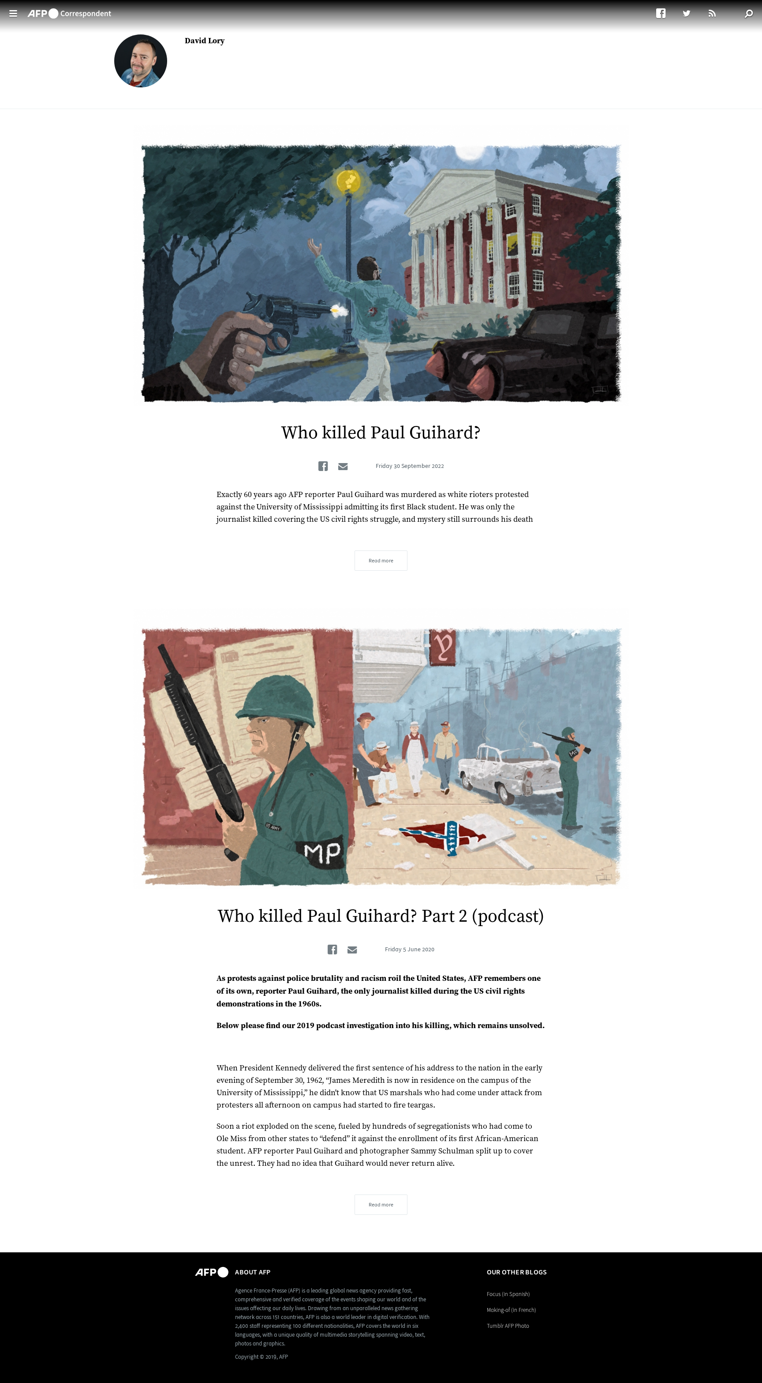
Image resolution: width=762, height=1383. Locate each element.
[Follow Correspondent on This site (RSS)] (713, 13)
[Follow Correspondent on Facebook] (665, 13)
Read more (381, 561)
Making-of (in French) (511, 1310)
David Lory (205, 40)
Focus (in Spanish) (508, 1294)
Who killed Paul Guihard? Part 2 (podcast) (381, 916)
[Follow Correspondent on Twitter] (690, 13)
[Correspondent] (69, 9)
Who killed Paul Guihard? (381, 433)
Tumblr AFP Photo (508, 1326)
